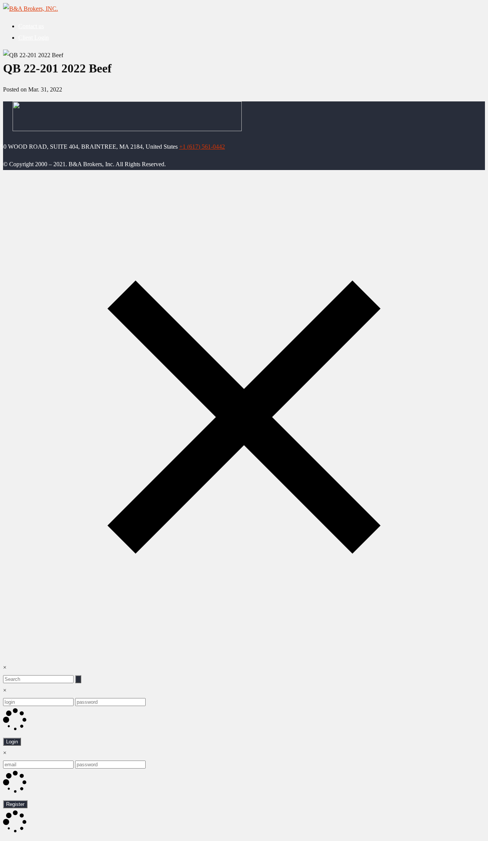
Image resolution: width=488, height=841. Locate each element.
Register (15, 804)
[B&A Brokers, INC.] (30, 8)
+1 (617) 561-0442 (202, 146)
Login (12, 742)
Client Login (33, 37)
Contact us (31, 26)
